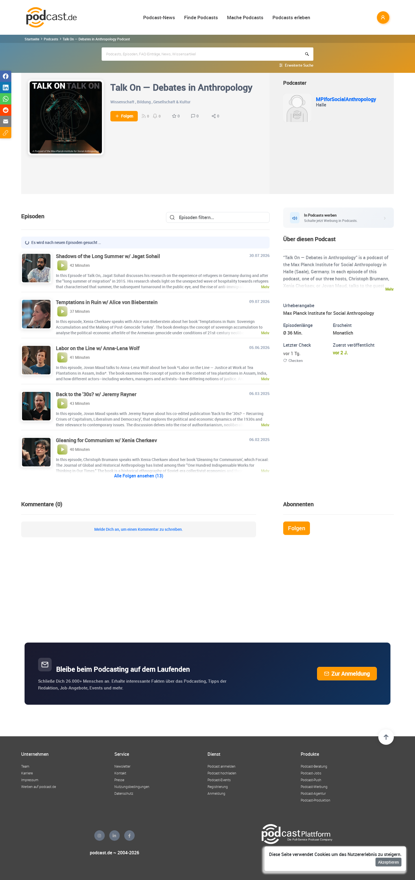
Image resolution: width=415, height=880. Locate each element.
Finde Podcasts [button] (201, 17)
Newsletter (122, 766)
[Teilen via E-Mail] (5, 121)
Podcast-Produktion (315, 800)
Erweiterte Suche (299, 65)
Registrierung (217, 786)
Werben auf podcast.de (38, 786)
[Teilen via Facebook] (5, 76)
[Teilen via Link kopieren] (5, 132)
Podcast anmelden (221, 766)
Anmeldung (216, 793)
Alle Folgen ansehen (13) (138, 476)
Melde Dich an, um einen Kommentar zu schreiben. (138, 529)
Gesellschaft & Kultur (172, 101)
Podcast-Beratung (314, 766)
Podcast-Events (219, 780)
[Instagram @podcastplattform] (99, 835)
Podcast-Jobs (311, 773)
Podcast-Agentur (313, 793)
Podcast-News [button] (159, 17)
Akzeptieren (388, 862)
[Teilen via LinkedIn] (5, 87)
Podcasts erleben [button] (291, 17)
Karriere (27, 773)
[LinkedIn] (114, 835)
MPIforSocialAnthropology (346, 99)
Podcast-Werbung (314, 786)
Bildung (144, 101)
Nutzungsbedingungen (131, 786)
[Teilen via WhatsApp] (5, 98)
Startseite (32, 39)
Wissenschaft (122, 101)
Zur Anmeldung (350, 673)
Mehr (389, 289)
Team (25, 766)
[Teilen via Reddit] (5, 110)
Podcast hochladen (221, 773)
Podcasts (51, 39)
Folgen (127, 116)
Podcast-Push (311, 780)
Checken (296, 360)
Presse (119, 780)
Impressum (29, 780)
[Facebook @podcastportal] (129, 835)
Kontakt (120, 773)
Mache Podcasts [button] (245, 17)
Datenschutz (123, 793)
